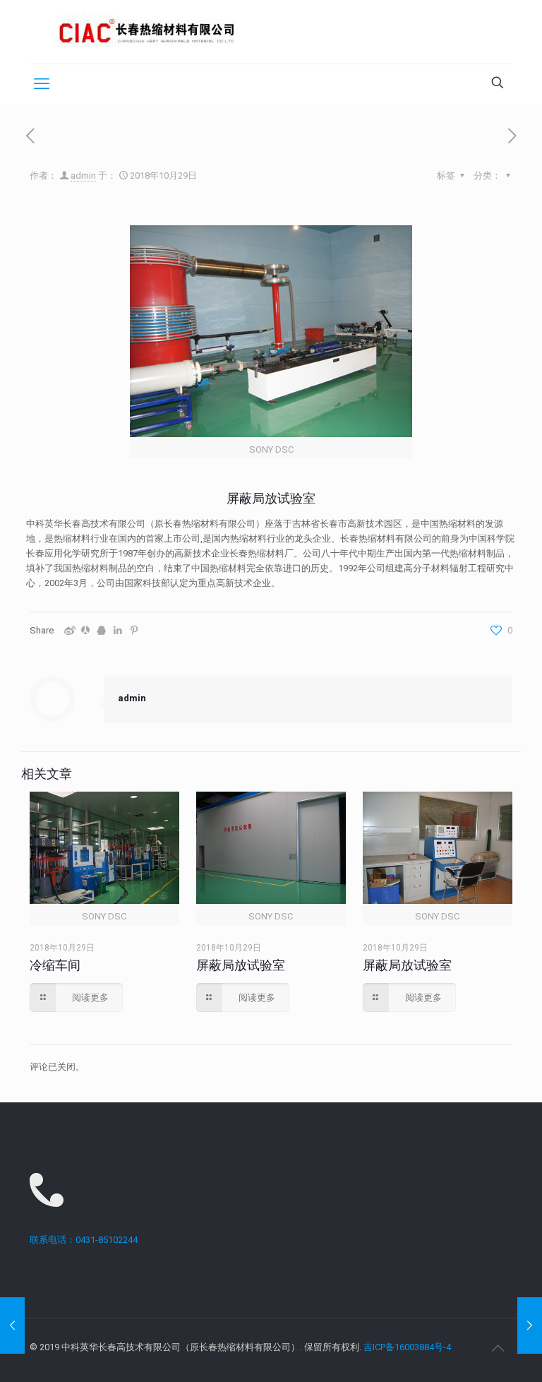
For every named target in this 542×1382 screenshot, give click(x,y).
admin (83, 175)
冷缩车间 (55, 965)
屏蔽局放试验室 (240, 965)
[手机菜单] (42, 84)
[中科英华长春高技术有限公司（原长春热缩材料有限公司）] (147, 32)
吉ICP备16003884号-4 (407, 1347)
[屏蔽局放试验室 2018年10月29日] (12, 1325)
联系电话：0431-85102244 (84, 1239)
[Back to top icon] (497, 1348)
